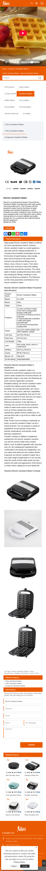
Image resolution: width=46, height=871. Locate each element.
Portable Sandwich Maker (33, 795)
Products (11, 69)
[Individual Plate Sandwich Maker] (32, 765)
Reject (14, 866)
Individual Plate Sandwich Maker (33, 775)
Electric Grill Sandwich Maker (14, 815)
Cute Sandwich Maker (13, 795)
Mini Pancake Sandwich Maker (14, 775)
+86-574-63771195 (12, 845)
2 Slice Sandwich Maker (14, 124)
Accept (24, 866)
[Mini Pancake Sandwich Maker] (13, 765)
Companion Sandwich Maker (16, 137)
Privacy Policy (19, 862)
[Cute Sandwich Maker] (13, 785)
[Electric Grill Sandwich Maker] (13, 805)
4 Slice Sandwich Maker (10, 73)
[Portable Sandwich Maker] (32, 785)
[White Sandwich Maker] (32, 805)
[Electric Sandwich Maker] (23, 166)
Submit (31, 745)
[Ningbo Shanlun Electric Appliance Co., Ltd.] (5, 3)
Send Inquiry (9, 228)
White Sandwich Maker (33, 815)
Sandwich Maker (22, 69)
